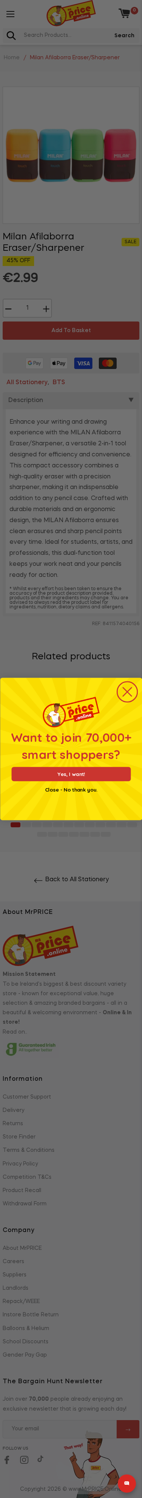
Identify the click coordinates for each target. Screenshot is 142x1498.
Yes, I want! (71, 774)
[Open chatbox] (127, 1483)
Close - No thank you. (71, 790)
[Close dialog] (127, 692)
